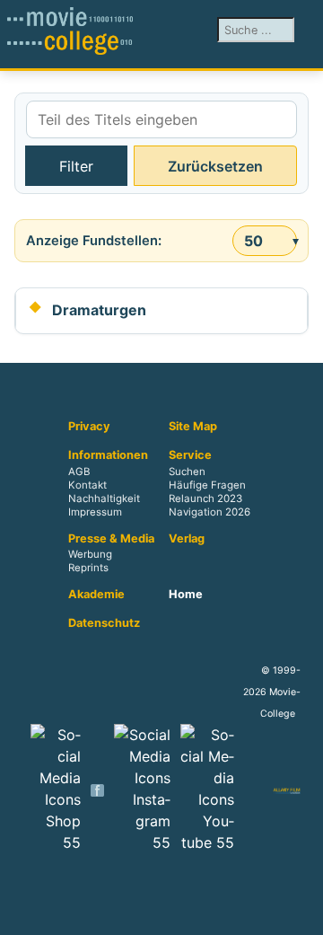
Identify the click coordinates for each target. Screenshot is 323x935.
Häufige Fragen (207, 485)
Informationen (108, 455)
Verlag (187, 539)
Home (186, 594)
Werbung (90, 555)
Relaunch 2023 (205, 498)
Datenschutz (104, 623)
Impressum (95, 512)
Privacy (89, 426)
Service (190, 455)
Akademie (96, 594)
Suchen (187, 471)
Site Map (193, 426)
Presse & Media (111, 539)
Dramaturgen (99, 310)
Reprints (88, 568)
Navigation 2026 (209, 512)
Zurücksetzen (215, 166)
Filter (76, 166)
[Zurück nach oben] (300, 912)
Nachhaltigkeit (104, 498)
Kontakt (87, 485)
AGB (79, 471)
